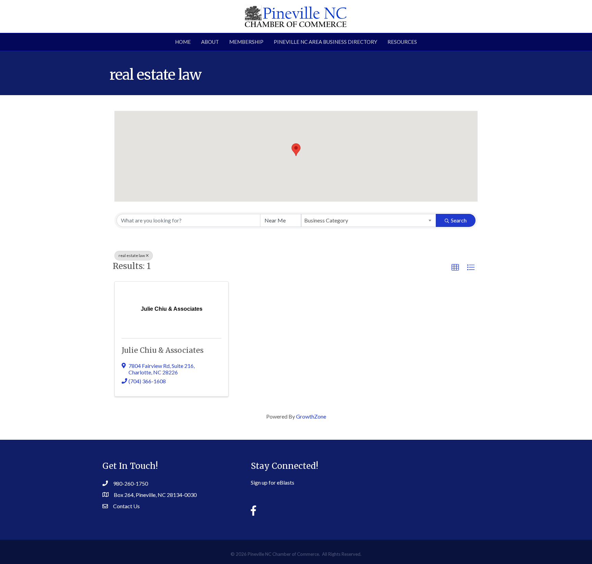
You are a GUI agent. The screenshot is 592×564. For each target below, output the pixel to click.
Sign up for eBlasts (272, 482)
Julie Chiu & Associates (163, 350)
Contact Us (126, 506)
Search (459, 220)
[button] (296, 149)
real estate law (132, 255)
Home (183, 42)
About (210, 42)
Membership (246, 42)
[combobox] (368, 220)
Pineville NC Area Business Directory (325, 42)
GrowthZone (311, 416)
